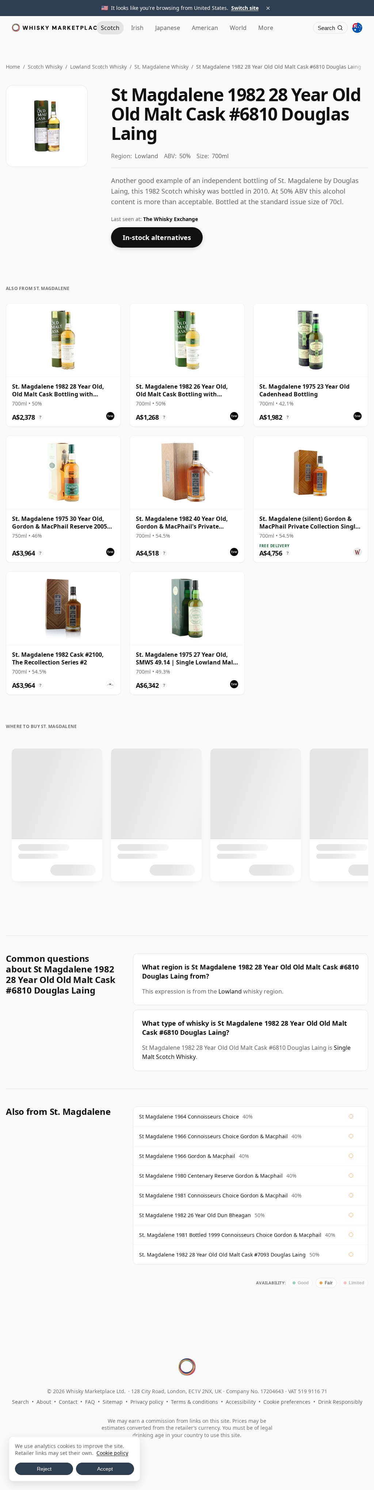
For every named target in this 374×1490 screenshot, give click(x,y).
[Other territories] (357, 28)
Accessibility (241, 1401)
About (44, 1401)
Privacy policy (146, 1401)
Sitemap (113, 1401)
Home (13, 66)
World (238, 28)
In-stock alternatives (157, 237)
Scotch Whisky (45, 66)
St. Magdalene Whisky (161, 66)
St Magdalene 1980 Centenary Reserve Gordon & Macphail (211, 1175)
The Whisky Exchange (170, 219)
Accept (105, 1469)
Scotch (110, 28)
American (205, 28)
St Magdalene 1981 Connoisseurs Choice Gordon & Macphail (213, 1195)
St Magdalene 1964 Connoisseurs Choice (189, 1116)
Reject (44, 1469)
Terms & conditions (194, 1401)
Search (20, 1401)
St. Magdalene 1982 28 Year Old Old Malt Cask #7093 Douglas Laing (222, 1254)
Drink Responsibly (340, 1401)
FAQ (90, 1401)
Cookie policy (112, 1452)
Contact (68, 1401)
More (265, 28)
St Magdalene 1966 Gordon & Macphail (187, 1155)
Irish (137, 28)
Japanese (167, 28)
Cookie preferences (286, 1401)
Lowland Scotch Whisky (98, 66)
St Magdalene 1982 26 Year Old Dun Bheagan (195, 1215)
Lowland (230, 991)
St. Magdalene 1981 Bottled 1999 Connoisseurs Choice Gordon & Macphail (230, 1234)
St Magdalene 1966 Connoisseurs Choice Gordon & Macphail (213, 1136)
